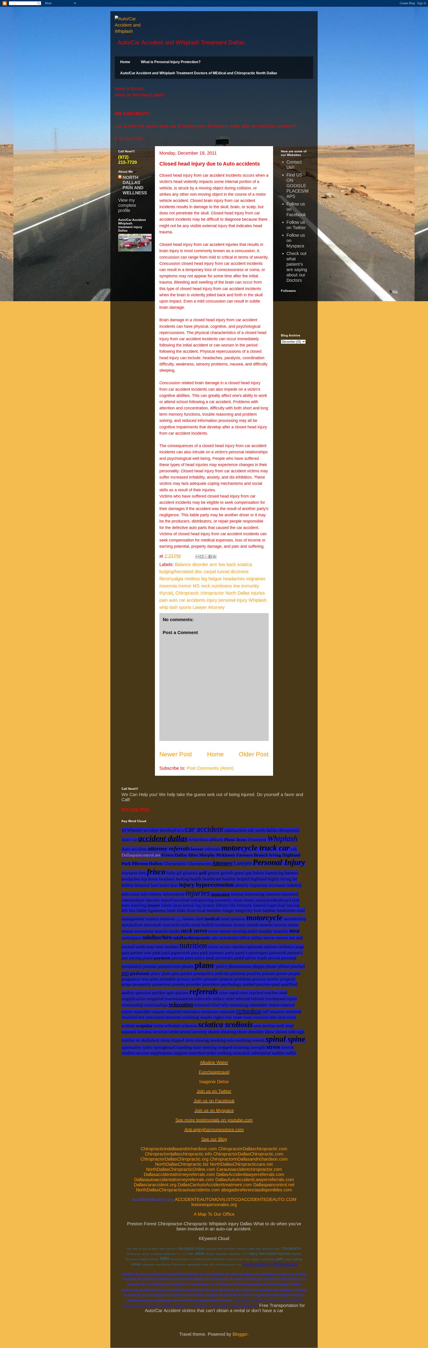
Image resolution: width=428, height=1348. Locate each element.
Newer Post (175, 754)
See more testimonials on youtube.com (214, 1120)
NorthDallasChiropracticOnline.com (180, 1169)
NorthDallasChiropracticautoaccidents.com (178, 1189)
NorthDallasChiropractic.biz (182, 1164)
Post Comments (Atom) (210, 768)
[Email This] (197, 556)
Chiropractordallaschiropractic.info (178, 1153)
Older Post (254, 754)
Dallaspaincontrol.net (140, 854)
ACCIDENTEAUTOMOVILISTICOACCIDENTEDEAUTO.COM (235, 1199)
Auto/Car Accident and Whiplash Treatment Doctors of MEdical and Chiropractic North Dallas (198, 73)
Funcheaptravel (214, 1072)
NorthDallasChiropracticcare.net (241, 1164)
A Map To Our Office (214, 1214)
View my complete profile (127, 205)
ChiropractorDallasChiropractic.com (248, 1153)
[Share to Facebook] (210, 556)
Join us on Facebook (214, 1100)
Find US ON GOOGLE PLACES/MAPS (297, 185)
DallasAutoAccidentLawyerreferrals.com (254, 1179)
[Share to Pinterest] (214, 556)
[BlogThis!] (202, 556)
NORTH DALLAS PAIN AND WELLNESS (135, 185)
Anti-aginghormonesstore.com (214, 1129)
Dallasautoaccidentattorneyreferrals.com (174, 1179)
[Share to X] (206, 556)
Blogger (240, 1334)
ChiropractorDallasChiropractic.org (174, 1159)
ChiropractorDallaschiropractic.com (252, 1148)
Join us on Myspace (214, 1110)
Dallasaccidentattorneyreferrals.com (179, 1174)
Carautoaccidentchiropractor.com (249, 1169)
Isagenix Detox (214, 1081)
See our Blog (214, 1139)
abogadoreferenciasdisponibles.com (256, 1189)
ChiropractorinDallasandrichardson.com (249, 1159)
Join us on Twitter (214, 1091)
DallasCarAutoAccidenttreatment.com (215, 1184)
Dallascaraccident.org (155, 1184)
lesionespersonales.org (214, 1204)
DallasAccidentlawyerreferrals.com (250, 1174)
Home (125, 62)
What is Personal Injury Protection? (171, 62)
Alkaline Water (214, 1062)
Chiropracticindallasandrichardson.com (179, 1148)
